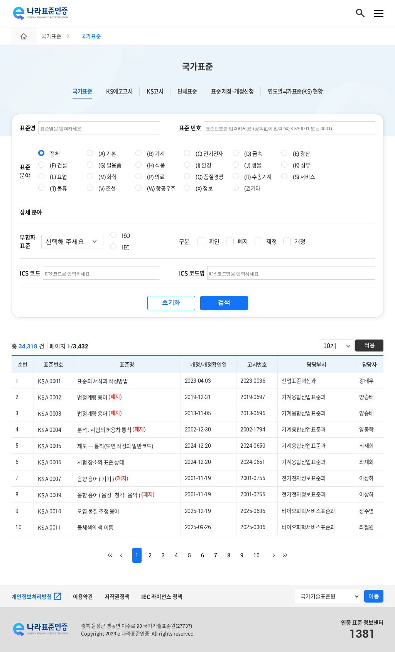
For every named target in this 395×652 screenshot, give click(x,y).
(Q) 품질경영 (209, 176)
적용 (369, 345)
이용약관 (83, 596)
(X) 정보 (204, 188)
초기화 (171, 302)
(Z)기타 (252, 188)
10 (256, 555)
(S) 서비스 (304, 176)
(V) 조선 (107, 188)
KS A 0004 (49, 429)
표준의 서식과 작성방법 (102, 381)
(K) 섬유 (302, 165)
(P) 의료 (156, 176)
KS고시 (155, 91)
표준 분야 (25, 171)
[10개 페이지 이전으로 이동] (126, 555)
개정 (300, 241)
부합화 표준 (27, 241)
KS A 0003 (49, 413)
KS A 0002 (49, 397)
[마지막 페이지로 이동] (281, 555)
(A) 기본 (107, 153)
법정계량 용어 (92, 397)
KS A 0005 (49, 446)
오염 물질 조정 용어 (98, 510)
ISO (126, 235)
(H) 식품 (156, 165)
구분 (184, 241)
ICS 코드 (30, 273)
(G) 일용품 (109, 165)
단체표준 (187, 91)
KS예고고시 (119, 91)
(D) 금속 (253, 153)
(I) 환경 (203, 165)
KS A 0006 (49, 462)
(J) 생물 (253, 165)
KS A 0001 (49, 381)
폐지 (243, 241)
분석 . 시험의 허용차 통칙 (104, 429)
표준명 (27, 128)
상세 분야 (31, 212)
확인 (214, 241)
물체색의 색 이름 (95, 527)
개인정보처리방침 (32, 596)
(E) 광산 (301, 153)
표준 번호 (190, 128)
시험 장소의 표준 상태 (100, 462)
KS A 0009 (49, 494)
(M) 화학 (107, 176)
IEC (126, 247)
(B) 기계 (156, 153)
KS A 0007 (49, 478)
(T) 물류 (58, 188)
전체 (54, 153)
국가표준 (197, 66)
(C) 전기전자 (209, 153)
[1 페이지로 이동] (114, 555)
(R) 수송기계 (258, 176)
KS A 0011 (49, 527)
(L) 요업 (58, 176)
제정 (271, 241)
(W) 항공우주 (161, 188)
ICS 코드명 (192, 273)
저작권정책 (117, 596)
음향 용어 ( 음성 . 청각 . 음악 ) (108, 494)
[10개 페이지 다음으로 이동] (269, 555)
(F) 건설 (58, 165)
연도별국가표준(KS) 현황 (295, 91)
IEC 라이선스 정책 (161, 596)
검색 (224, 302)
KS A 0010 (49, 510)
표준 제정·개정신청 (232, 91)
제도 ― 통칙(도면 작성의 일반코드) (115, 446)
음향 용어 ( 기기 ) (95, 478)
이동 (373, 596)
